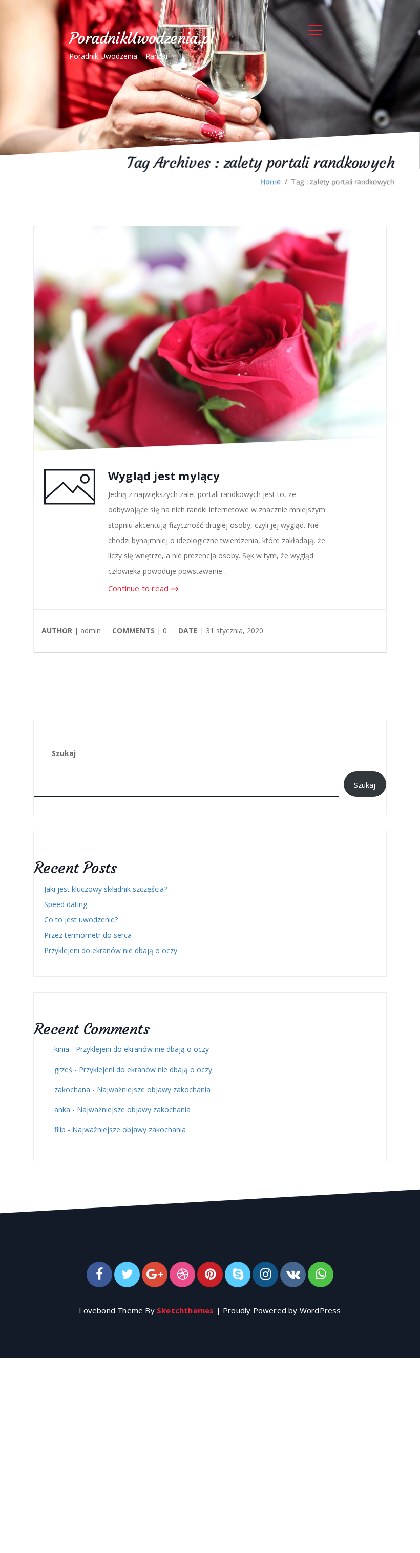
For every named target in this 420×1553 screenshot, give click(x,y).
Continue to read (139, 588)
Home (270, 181)
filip (60, 1129)
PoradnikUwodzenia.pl (141, 38)
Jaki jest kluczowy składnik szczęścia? (105, 889)
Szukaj (64, 753)
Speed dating (65, 904)
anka (62, 1109)
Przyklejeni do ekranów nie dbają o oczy (110, 950)
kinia (61, 1049)
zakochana (72, 1089)
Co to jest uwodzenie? (81, 919)
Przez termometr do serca (88, 935)
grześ (63, 1069)
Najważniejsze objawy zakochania (154, 1089)
